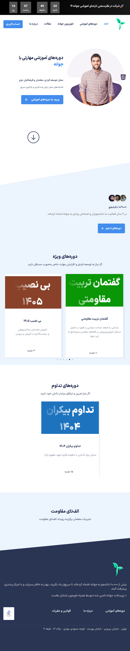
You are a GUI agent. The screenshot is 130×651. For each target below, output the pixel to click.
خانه (106, 24)
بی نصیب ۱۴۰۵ (94, 321)
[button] (72, 359)
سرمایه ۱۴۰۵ (32, 321)
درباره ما (33, 24)
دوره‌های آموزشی (88, 24)
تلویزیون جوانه (65, 24)
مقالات (47, 24)
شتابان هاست (59, 595)
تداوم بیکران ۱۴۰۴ (70, 446)
